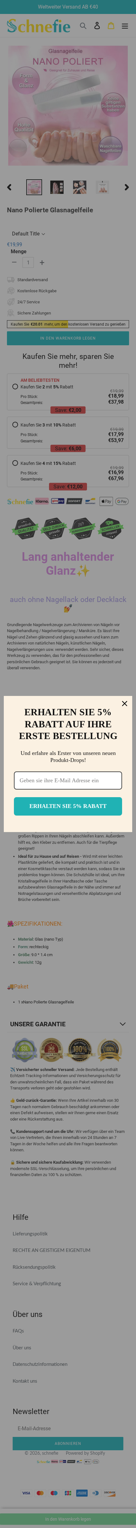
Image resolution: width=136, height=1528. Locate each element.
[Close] (124, 703)
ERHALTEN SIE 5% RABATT (68, 806)
